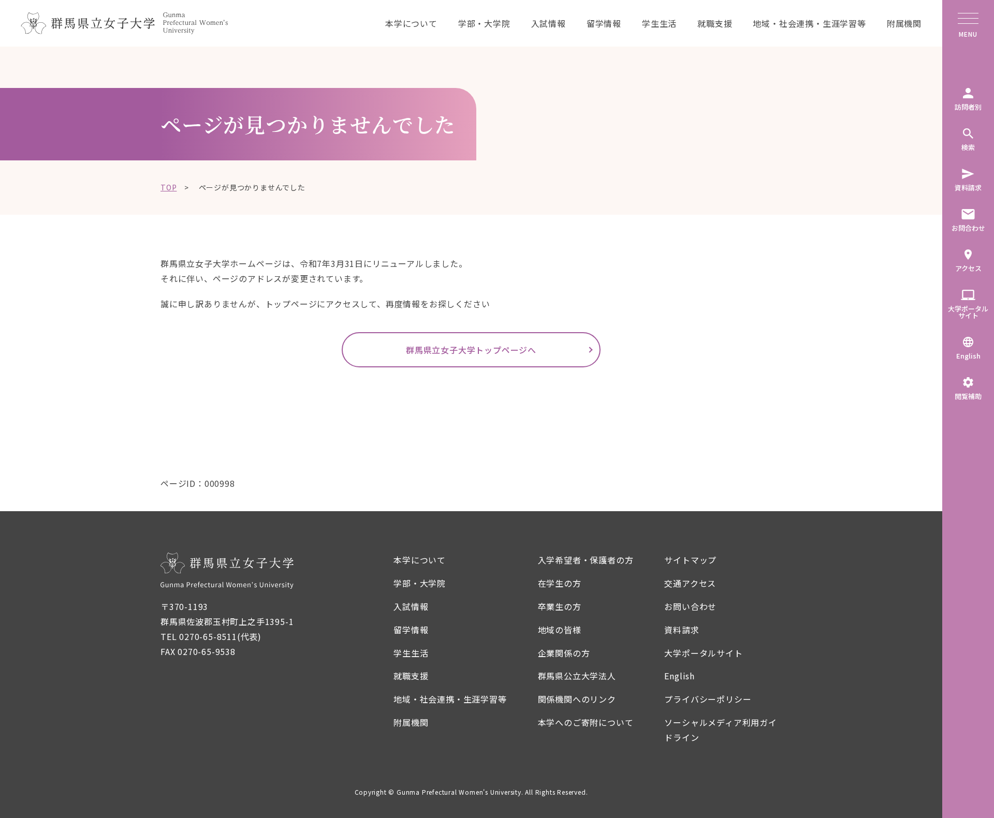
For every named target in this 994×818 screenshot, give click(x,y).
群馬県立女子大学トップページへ (471, 350)
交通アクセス (690, 583)
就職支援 (714, 23)
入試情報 (548, 23)
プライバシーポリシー (707, 699)
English (679, 676)
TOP (168, 187)
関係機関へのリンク (577, 699)
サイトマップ (690, 560)
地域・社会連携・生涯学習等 (809, 23)
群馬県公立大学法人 (577, 676)
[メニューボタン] (968, 20)
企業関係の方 (564, 653)
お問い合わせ (690, 606)
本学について (411, 23)
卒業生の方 (559, 606)
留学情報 (604, 23)
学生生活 (659, 23)
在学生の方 (559, 583)
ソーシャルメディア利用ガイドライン (720, 729)
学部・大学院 (484, 23)
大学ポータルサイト (703, 653)
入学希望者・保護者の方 (586, 560)
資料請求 (681, 629)
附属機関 (904, 23)
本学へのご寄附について (586, 722)
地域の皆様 (559, 629)
